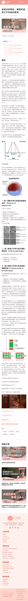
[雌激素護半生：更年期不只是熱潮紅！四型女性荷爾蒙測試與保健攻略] (14, 474)
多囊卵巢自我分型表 (8, 567)
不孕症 (4, 431)
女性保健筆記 (6, 538)
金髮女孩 (4, 434)
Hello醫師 (5, 585)
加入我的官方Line (7, 411)
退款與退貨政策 (20, 595)
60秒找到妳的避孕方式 (20, 599)
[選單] (25, 2)
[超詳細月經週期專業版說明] (14, 454)
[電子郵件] (18, 527)
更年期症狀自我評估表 (20, 589)
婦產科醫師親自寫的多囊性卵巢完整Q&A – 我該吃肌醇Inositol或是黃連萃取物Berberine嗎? (14, 506)
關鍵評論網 (5, 579)
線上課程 (5, 536)
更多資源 (5, 540)
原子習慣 (11, 431)
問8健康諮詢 (6, 583)
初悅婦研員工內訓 (20, 597)
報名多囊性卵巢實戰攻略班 (10, 424)
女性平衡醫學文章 (14, 15)
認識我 (4, 534)
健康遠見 (5, 581)
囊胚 (17, 431)
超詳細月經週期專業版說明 (8, 462)
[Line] (15, 527)
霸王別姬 (12, 434)
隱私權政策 (20, 593)
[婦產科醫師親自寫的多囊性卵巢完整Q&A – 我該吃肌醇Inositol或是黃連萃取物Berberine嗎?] (14, 496)
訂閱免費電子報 (6, 415)
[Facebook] (12, 527)
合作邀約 (5, 542)
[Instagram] (10, 527)
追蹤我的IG (5, 420)
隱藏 (10, 41)
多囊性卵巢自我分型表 (20, 591)
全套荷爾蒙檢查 (6, 565)
